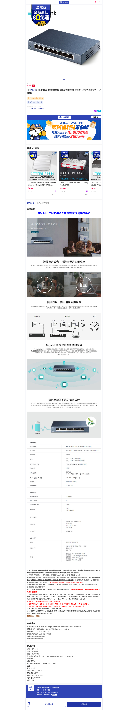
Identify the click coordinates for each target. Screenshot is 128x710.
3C (28, 108)
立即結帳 (83, 704)
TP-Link (32, 90)
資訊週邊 (33, 108)
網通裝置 (41, 108)
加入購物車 (48, 704)
